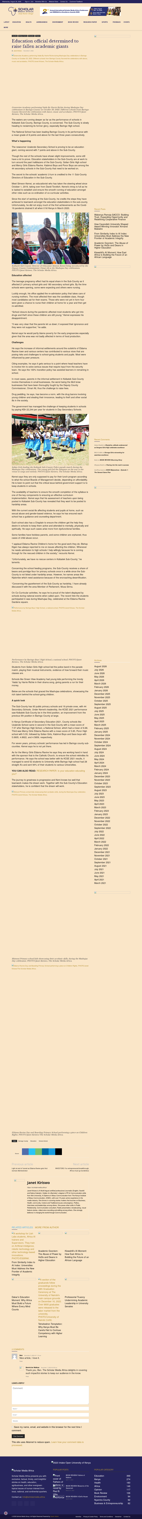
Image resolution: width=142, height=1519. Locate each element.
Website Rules (53, 1)
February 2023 (101, 810)
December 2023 (102, 776)
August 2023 (100, 790)
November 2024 (102, 738)
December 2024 (102, 735)
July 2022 (99, 831)
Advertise (78, 1516)
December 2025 (102, 693)
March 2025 (100, 724)
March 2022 (100, 841)
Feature (38, 36)
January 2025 (101, 731)
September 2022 (102, 828)
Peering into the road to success (117, 465)
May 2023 (99, 800)
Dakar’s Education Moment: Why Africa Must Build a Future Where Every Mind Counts (22, 1303)
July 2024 (99, 752)
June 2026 (99, 673)
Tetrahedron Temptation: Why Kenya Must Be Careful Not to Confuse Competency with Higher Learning (50, 1330)
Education (16, 22)
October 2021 (101, 858)
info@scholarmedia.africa (33, 1496)
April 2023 (99, 803)
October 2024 (101, 742)
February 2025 (101, 728)
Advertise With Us (41, 1)
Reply (21, 1361)
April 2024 (99, 762)
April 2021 (99, 879)
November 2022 (102, 821)
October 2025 (101, 700)
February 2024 (101, 769)
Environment (57, 22)
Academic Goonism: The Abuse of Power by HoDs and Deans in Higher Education (49, 1255)
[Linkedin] (130, 1)
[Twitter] (134, 1)
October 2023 (101, 783)
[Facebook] (127, 1)
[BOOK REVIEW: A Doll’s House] (58, 1499)
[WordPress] (41, 1216)
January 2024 (101, 772)
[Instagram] (33, 1216)
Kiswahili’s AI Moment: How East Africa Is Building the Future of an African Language (77, 1255)
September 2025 (102, 704)
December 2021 (102, 852)
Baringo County (23, 36)
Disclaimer (118, 1516)
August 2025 (100, 707)
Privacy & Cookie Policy (90, 1516)
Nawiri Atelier (55, 1516)
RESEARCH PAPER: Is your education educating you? (48, 772)
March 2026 (100, 683)
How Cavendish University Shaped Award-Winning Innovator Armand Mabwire (111, 226)
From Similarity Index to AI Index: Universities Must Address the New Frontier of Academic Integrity (23, 1268)
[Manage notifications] (6, 1513)
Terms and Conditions (106, 1516)
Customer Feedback (76, 1)
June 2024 (99, 755)
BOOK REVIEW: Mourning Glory (111, 460)
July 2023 (99, 793)
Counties (14, 36)
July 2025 (99, 711)
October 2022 (101, 824)
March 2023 (100, 807)
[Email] (58, 1151)
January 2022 (101, 848)
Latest (6, 22)
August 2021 (100, 865)
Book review (73, 22)
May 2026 (99, 676)
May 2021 (99, 876)
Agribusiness (41, 22)
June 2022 (99, 834)
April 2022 (99, 838)
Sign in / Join (29, 1)
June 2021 (99, 872)
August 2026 (100, 666)
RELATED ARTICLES (22, 1227)
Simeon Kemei (43, 1141)
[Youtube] (138, 1)
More (6, 27)
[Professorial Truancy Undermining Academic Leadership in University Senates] (77, 1286)
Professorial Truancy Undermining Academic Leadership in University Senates (76, 1301)
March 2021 (100, 883)
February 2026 (101, 686)
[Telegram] (52, 1151)
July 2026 (99, 669)
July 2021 (99, 869)
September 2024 (102, 745)
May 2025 (99, 717)
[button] (137, 22)
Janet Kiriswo (18, 51)
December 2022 (102, 817)
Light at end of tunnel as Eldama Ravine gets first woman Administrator (29, 1169)
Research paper (90, 22)
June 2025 (99, 714)
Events (127, 22)
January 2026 (101, 690)
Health (28, 22)
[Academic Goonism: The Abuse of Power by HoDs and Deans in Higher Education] (50, 1240)
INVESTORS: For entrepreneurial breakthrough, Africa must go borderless (72, 1169)
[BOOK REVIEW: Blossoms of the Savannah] (58, 1488)
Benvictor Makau (32, 1367)
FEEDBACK (117, 22)
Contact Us (64, 1)
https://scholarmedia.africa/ (37, 1187)
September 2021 (102, 862)
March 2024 (100, 766)
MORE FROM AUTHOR (47, 1227)
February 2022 (101, 845)
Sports (105, 22)
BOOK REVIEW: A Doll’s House (77, 1496)
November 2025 (102, 697)
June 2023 (99, 797)
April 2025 (99, 721)
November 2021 (102, 855)
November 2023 (102, 779)
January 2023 (101, 814)
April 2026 (99, 680)
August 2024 (100, 748)
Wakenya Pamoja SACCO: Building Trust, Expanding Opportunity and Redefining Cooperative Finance (111, 216)
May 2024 (99, 759)
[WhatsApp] (38, 1151)
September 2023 (102, 786)
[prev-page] (13, 1341)
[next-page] (16, 1341)
